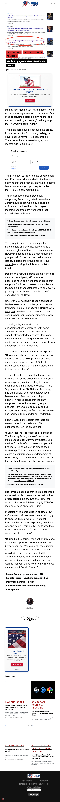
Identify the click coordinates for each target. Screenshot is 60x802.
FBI (46, 406)
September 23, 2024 (36, 484)
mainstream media (15, 581)
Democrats (14, 52)
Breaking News (40, 746)
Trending (37, 708)
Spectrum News (35, 250)
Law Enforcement (32, 578)
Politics (12, 56)
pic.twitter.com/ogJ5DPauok (24, 481)
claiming (37, 116)
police (31, 581)
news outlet (19, 202)
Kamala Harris (13, 578)
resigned (10, 311)
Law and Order (33, 52)
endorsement (30, 574)
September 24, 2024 (37, 235)
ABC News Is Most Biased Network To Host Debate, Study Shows (42, 713)
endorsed (28, 506)
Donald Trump (13, 574)
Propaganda (12, 589)
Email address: (34, 787)
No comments (23, 69)
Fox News (15, 179)
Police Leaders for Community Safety (25, 585)
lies (46, 578)
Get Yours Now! (17, 664)
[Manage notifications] (3, 799)
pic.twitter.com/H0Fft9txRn (25, 232)
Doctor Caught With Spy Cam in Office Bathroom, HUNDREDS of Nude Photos (16, 707)
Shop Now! (30, 100)
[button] (6, 4)
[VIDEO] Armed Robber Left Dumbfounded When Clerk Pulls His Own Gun (42, 757)
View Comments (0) (30, 619)
